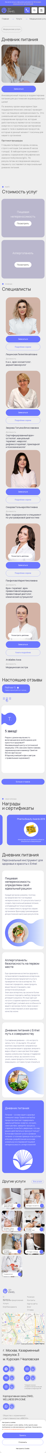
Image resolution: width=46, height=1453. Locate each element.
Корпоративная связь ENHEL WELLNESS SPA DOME (18, 1398)
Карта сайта (32, 1304)
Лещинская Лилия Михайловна (21, 354)
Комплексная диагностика (8, 1205)
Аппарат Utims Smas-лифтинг (9, 1229)
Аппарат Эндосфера (7, 1251)
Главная (5, 18)
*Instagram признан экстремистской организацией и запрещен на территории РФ (33, 1386)
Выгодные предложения (13, 1300)
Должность (11, 358)
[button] (27, 10)
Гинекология (8, 1274)
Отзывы (30, 1310)
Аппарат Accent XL (32, 1206)
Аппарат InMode (32, 1252)
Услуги (19, 18)
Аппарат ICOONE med (30, 1229)
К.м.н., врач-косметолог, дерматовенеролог (18, 363)
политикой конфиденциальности (14, 1429)
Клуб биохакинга (10, 1307)
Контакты (31, 1300)
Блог (29, 1307)
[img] (23, 316)
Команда (30, 1297)
